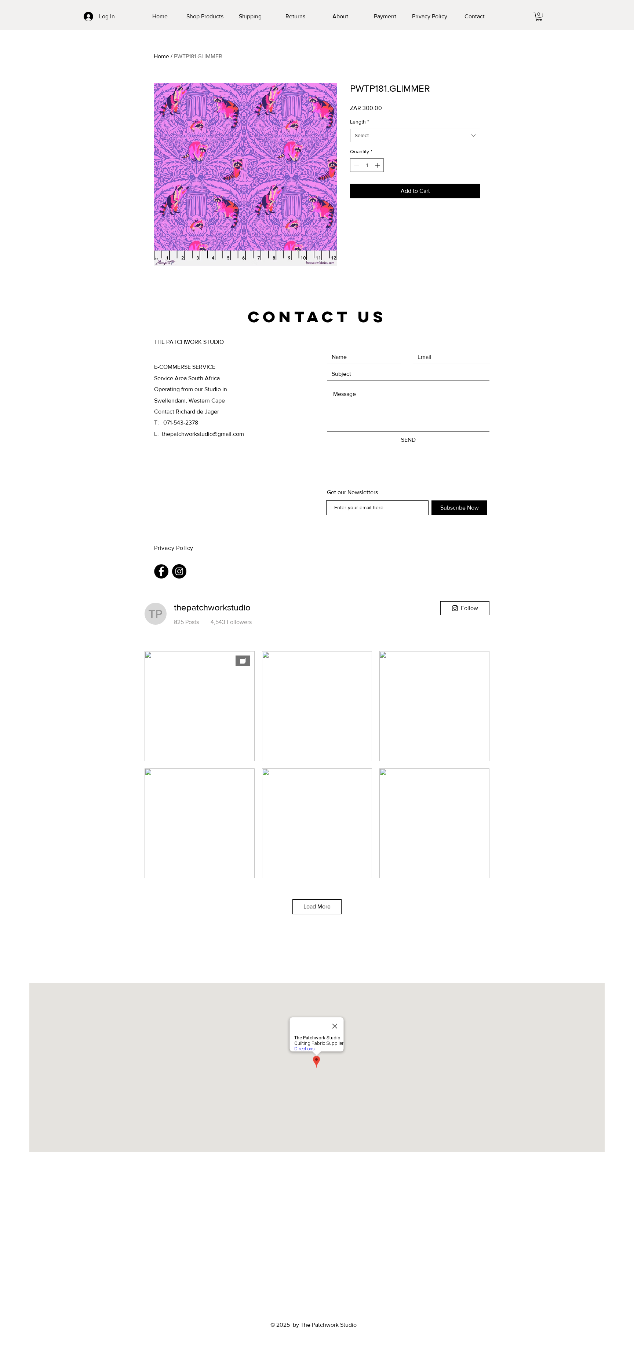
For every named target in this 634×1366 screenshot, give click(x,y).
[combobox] (415, 136)
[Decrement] (355, 165)
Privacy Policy (174, 548)
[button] (204, 16)
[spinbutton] (367, 165)
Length (359, 122)
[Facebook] (161, 571)
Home (161, 56)
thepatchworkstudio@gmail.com (203, 434)
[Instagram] (179, 571)
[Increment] (378, 165)
